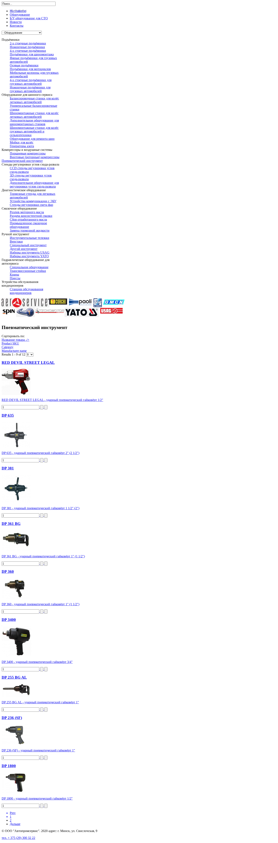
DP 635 (8, 415)
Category (7, 347)
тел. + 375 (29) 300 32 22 (18, 838)
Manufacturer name (14, 350)
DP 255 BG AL (14, 677)
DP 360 (8, 571)
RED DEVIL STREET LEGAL (28, 362)
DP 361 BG (11, 523)
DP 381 (8, 468)
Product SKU (10, 343)
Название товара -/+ (15, 339)
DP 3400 (9, 620)
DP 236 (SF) (12, 718)
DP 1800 (9, 766)
